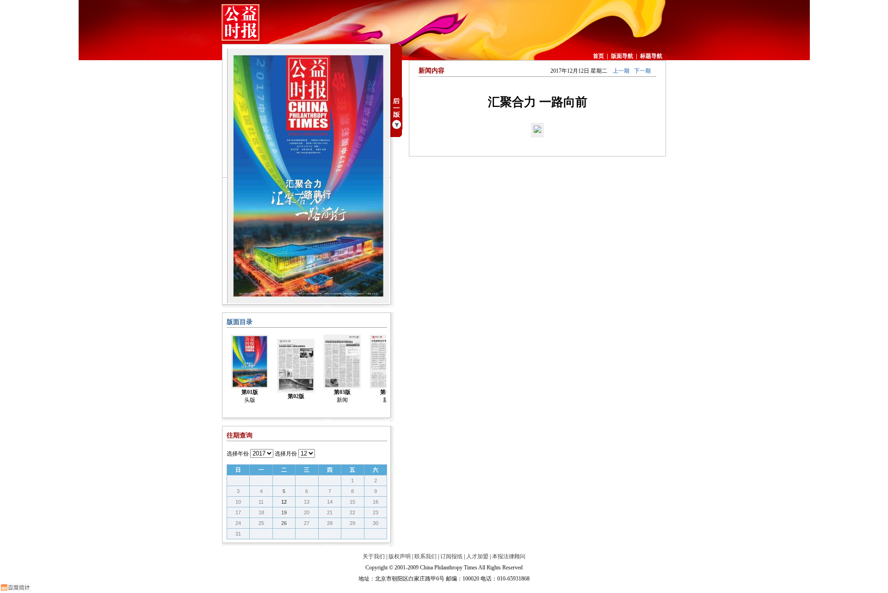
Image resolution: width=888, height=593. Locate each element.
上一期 (621, 71)
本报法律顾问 (508, 556)
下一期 (642, 71)
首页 (598, 56)
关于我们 (374, 556)
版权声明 (399, 556)
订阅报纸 (451, 556)
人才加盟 (477, 556)
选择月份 (286, 453)
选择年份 (238, 453)
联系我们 (425, 556)
